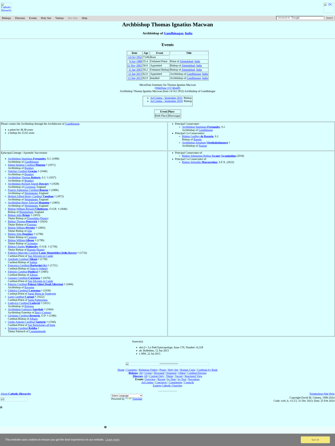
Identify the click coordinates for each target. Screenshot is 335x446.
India (188, 33)
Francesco (27, 265)
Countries (131, 369)
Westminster (31, 193)
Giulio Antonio (27, 321)
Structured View (193, 376)
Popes (162, 369)
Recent (161, 379)
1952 (139, 57)
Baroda (197, 139)
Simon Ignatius (26, 164)
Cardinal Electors (196, 373)
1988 (139, 61)
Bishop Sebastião (199, 162)
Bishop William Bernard (28, 208)
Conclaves (161, 382)
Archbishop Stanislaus (201, 126)
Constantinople (37, 331)
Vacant (179, 376)
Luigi (21, 296)
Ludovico (24, 303)
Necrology (194, 379)
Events (33, 18)
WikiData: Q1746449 (167, 88)
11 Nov (131, 65)
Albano (33, 274)
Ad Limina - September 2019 (166, 101)
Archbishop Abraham (205, 142)
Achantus (32, 243)
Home (121, 369)
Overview (150, 379)
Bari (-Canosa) (43, 312)
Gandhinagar (173, 33)
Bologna (29, 306)
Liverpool (29, 186)
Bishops (6, 18)
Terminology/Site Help (321, 393)
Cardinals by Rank (207, 369)
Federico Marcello (42, 252)
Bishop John (19, 215)
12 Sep (132, 78)
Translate (137, 398)
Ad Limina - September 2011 (166, 97)
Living (148, 373)
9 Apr (132, 61)
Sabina (33, 262)
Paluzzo (35, 284)
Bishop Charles (23, 246)
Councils (189, 382)
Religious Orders (148, 369)
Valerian (22, 171)
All (141, 373)
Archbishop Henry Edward (28, 202)
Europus (31, 224)
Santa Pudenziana (37, 299)
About (16, 393)
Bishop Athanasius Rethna (209, 155)
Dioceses (20, 18)
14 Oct (132, 57)
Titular (169, 376)
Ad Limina (147, 382)
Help (84, 18)
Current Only (156, 376)
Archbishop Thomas (24, 177)
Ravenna (29, 287)
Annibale (22, 259)
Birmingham (26, 212)
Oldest (181, 373)
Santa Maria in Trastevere (42, 293)
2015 (139, 73)
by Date (171, 379)
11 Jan (132, 69)
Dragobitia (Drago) (37, 218)
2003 (139, 69)
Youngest (171, 373)
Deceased (159, 373)
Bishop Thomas (22, 221)
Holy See (46, 18)
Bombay (29, 168)
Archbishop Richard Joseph (28, 183)
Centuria (32, 237)
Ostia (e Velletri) (39, 268)
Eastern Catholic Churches (167, 385)
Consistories (175, 382)
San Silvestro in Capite (40, 255)
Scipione (22, 328)
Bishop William (21, 227)
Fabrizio (23, 271)
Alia (29, 230)
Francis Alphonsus (28, 190)
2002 (139, 65)
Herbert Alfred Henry (31, 196)
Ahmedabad (186, 61)
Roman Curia (187, 369)
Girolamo (24, 315)
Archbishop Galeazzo (25, 309)
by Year (182, 379)
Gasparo (24, 277)
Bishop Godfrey (197, 136)
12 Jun (132, 73)
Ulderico (24, 290)
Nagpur (203, 145)
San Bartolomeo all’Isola (41, 325)
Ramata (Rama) (35, 249)
